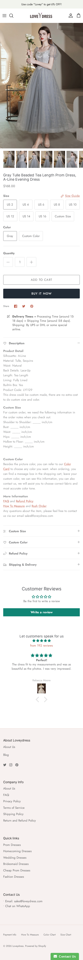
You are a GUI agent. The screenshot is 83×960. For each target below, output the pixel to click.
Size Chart (65, 934)
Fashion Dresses (13, 876)
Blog (6, 755)
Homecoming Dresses (17, 851)
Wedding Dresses (14, 857)
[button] (38, 699)
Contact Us (66, 956)
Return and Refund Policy (19, 820)
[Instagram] (10, 764)
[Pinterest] (16, 764)
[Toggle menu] (4, 15)
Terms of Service (14, 808)
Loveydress (18, 946)
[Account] (69, 15)
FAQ (6, 501)
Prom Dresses (12, 845)
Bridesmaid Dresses (16, 864)
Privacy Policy (12, 801)
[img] (41, 640)
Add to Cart (41, 280)
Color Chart (50, 934)
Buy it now (41, 293)
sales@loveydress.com (28, 901)
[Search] (13, 15)
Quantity (9, 253)
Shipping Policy (13, 814)
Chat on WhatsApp (17, 906)
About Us (9, 747)
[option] (41, 85)
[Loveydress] (41, 16)
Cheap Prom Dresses (16, 870)
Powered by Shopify (35, 946)
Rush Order (39, 506)
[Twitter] (4, 764)
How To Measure (14, 506)
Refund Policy (24, 501)
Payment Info (9, 934)
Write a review (42, 612)
